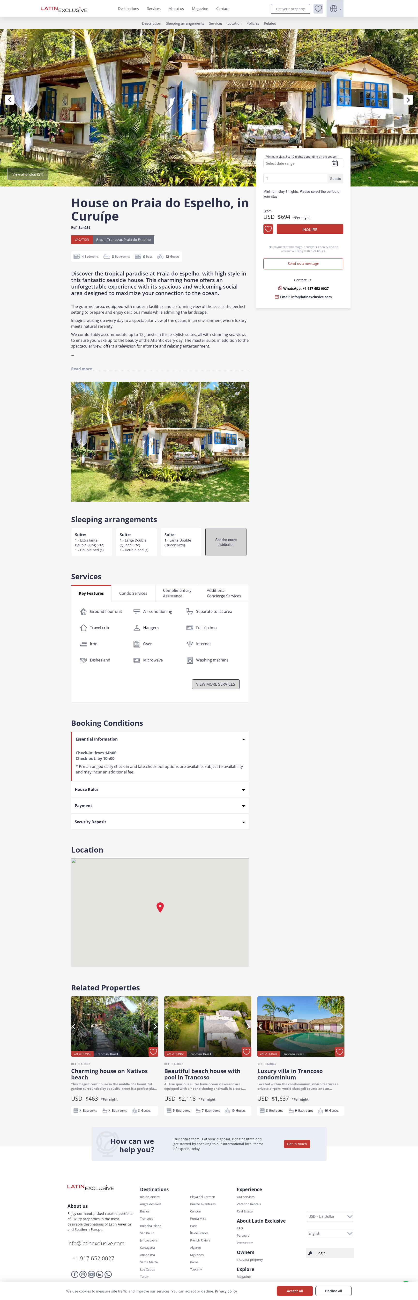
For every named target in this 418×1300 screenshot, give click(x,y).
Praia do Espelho (137, 239)
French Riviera (200, 1240)
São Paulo (147, 1233)
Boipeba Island (150, 1226)
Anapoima (147, 1255)
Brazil (100, 239)
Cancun (195, 1211)
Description (151, 23)
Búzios (144, 1211)
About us (176, 8)
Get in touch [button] (297, 1144)
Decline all (333, 1291)
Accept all (295, 1291)
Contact (222, 8)
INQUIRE (310, 229)
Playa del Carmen (202, 1197)
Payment (83, 805)
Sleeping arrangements (185, 23)
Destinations (128, 8)
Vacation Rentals (249, 1204)
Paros (194, 1262)
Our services (245, 1197)
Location (234, 23)
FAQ (240, 1228)
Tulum (144, 1276)
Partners (243, 1235)
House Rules (86, 789)
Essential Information (97, 739)
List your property (290, 9)
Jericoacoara (148, 1240)
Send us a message (303, 263)
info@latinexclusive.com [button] (311, 297)
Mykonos (197, 1255)
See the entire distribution (226, 542)
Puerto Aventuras (203, 1204)
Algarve (195, 1247)
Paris (193, 1226)
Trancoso (114, 239)
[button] (318, 9)
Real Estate (245, 1211)
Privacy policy (226, 1291)
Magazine (200, 8)
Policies (252, 23)
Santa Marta (149, 1262)
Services (154, 8)
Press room (245, 1243)
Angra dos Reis (150, 1204)
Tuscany (196, 1269)
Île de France (199, 1233)
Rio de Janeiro (150, 1197)
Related (270, 23)
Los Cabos (147, 1269)
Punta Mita (198, 1218)
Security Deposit (90, 822)
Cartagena (147, 1247)
